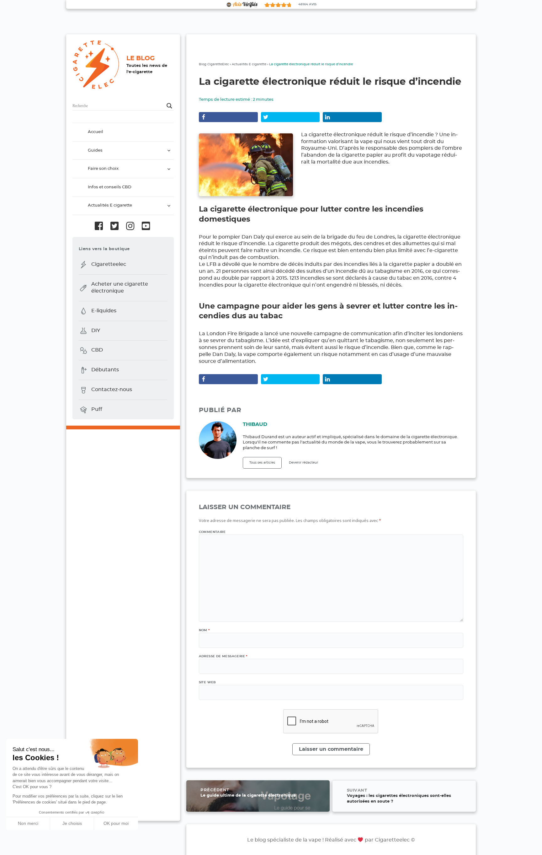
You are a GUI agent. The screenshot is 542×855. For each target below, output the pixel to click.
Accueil (95, 132)
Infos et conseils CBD (109, 187)
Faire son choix (103, 169)
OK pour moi (116, 823)
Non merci (28, 823)
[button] (9, 848)
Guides (95, 150)
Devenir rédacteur (303, 462)
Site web (207, 682)
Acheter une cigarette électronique (119, 287)
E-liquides (103, 310)
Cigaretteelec (108, 264)
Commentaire (212, 532)
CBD (97, 350)
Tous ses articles (262, 462)
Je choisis (72, 823)
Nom (204, 630)
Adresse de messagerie (223, 656)
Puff (96, 409)
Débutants (105, 370)
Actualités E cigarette (110, 205)
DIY (95, 330)
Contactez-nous (111, 389)
